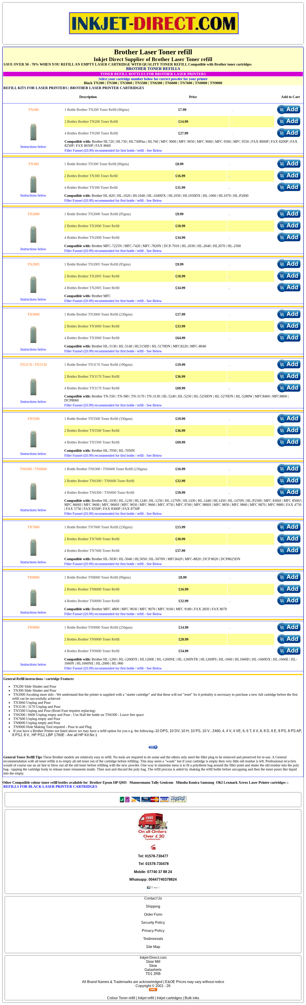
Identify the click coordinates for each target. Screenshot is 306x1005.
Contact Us (153, 898)
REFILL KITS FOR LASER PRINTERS (35, 88)
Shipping (153, 906)
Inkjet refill (146, 998)
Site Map (153, 947)
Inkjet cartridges (169, 998)
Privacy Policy (153, 931)
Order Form (153, 914)
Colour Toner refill (121, 998)
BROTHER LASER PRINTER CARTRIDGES (107, 88)
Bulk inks (192, 998)
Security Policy (153, 922)
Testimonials (153, 939)
